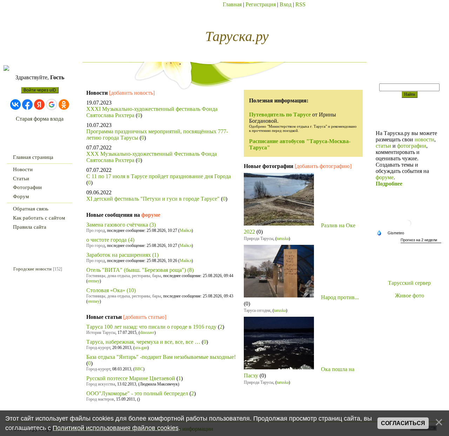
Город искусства (100, 384)
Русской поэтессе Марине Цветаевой (130, 378)
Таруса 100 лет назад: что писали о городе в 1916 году (151, 327)
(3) (152, 225)
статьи (383, 146)
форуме (150, 215)
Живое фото (409, 296)
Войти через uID (40, 90)
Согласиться (403, 423)
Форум (21, 196)
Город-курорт (98, 347)
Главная (232, 4)
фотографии (411, 146)
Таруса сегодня (257, 310)
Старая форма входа (39, 119)
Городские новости (32, 268)
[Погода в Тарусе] (409, 227)
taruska (283, 238)
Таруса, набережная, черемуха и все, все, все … (143, 342)
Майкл (186, 230)
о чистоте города (106, 240)
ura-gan (141, 347)
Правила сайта (29, 227)
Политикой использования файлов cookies (116, 427)
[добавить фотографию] (323, 166)
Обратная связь (30, 209)
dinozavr (147, 332)
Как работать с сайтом (39, 218)
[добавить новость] (132, 93)
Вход (285, 4)
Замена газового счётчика (117, 225)
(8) (190, 270)
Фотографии (27, 187)
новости (424, 139)
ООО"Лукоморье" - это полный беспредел (137, 393)
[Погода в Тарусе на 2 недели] (421, 241)
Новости (23, 169)
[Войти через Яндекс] (39, 104)
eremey (94, 281)
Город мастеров (100, 399)
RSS (300, 4)
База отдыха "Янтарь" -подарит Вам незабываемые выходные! (161, 357)
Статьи (21, 178)
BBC (139, 369)
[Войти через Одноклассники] (64, 104)
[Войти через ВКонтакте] (15, 104)
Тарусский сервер (409, 283)
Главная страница (33, 157)
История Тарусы (100, 332)
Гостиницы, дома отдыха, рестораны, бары (123, 275)
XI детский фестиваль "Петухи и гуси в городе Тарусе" (153, 199)
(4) (131, 240)
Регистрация (261, 4)
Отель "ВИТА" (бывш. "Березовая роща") (136, 270)
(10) (131, 290)
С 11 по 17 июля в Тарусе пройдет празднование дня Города (158, 176)
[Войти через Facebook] (27, 104)
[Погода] (392, 233)
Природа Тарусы (258, 238)
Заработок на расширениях (118, 255)
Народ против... (340, 297)
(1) (155, 255)
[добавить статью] (144, 317)
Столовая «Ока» (105, 290)
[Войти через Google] (51, 104)
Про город (95, 230)
